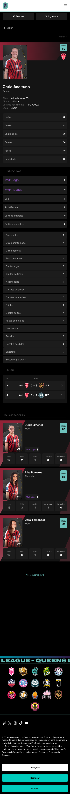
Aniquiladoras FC (19, 98)
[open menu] (65, 5)
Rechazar (35, 778)
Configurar (35, 767)
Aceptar (35, 788)
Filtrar (62, 36)
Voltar (9, 27)
